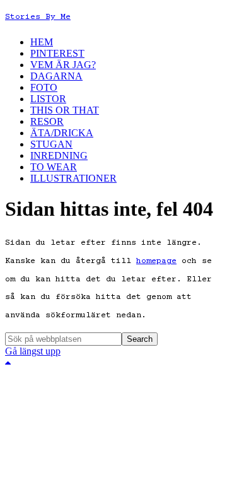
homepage (156, 261)
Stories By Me (38, 17)
